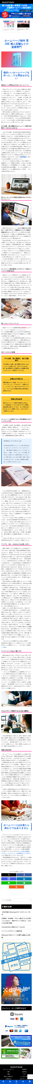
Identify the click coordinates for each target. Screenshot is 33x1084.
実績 (8, 1074)
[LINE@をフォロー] (8, 882)
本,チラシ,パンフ (24, 1078)
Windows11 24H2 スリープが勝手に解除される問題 (16, 936)
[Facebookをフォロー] (24, 874)
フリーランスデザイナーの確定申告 (12, 931)
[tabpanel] (9, 26)
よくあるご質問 (24, 1076)
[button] (30, 900)
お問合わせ (8, 1078)
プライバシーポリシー (8, 1069)
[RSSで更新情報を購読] (16, 886)
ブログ (24, 1074)
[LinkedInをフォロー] (24, 878)
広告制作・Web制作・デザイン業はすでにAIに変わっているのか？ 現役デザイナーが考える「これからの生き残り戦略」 (16, 921)
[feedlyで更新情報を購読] (24, 882)
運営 (8, 1071)
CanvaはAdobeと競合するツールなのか (13, 927)
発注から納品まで (8, 1076)
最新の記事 (8, 907)
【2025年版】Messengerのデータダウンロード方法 (16, 913)
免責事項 (24, 1069)
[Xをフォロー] (8, 874)
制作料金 (24, 1071)
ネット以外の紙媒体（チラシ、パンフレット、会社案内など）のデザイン (16, 853)
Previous (1, 26)
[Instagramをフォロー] (8, 878)
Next (32, 26)
